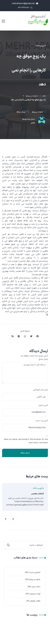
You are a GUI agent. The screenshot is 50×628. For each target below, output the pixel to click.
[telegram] (19, 336)
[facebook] (37, 336)
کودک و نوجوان (35, 594)
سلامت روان (36, 586)
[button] (13, 518)
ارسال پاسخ (43, 359)
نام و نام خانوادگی (40, 389)
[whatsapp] (25, 336)
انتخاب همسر (37, 493)
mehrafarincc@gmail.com (23, 3)
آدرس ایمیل (43, 405)
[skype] (12, 336)
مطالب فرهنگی (35, 601)
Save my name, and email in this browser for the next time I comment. (26, 441)
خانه (44, 96)
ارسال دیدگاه (21, 112)
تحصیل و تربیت (34, 572)
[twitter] (31, 336)
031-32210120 (24, 7)
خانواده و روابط (32, 96)
